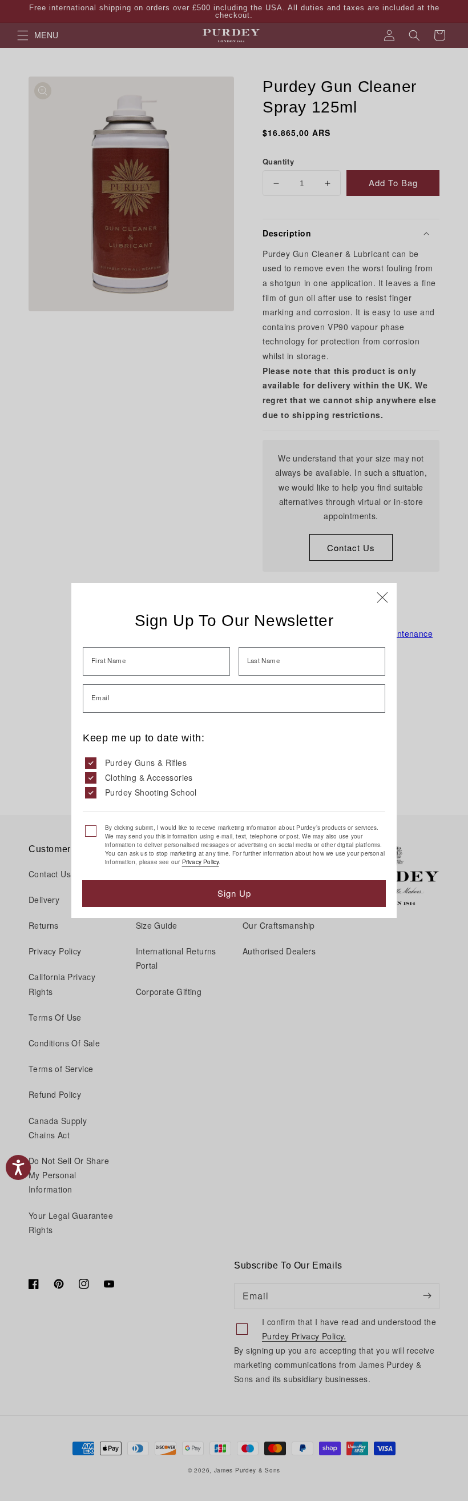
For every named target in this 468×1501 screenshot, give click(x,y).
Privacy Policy (200, 862)
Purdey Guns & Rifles (146, 762)
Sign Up (234, 893)
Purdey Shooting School (151, 792)
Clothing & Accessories (149, 777)
